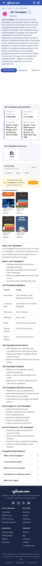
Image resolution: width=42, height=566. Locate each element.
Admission (26, 519)
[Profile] (38, 2)
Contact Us (26, 539)
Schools (25, 515)
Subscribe (33, 182)
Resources (23, 70)
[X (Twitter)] (24, 503)
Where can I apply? (11, 480)
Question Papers (8, 532)
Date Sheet (6, 542)
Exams (10, 8)
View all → (34, 167)
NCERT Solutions (8, 519)
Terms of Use (20, 563)
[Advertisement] (21, 88)
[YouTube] (29, 503)
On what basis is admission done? (17, 474)
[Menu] (4, 3)
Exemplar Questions (9, 522)
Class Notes (6, 512)
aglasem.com (13, 2)
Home (4, 8)
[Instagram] (18, 503)
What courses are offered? (14, 468)
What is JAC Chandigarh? (13, 456)
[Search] (34, 2)
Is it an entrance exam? (13, 462)
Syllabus (5, 539)
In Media (26, 542)
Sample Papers (7, 535)
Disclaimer (9, 563)
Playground (27, 522)
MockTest (26, 512)
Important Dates (8, 70)
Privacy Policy (32, 563)
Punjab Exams (13, 16)
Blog (24, 535)
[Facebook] (13, 503)
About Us (26, 532)
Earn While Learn (28, 546)
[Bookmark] (30, 12)
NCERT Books (6, 515)
